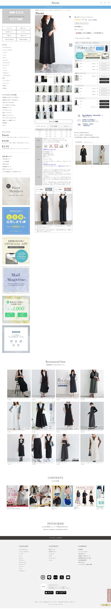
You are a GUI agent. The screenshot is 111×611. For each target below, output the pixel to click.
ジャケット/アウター (7, 50)
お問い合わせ (6, 164)
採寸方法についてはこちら (49, 164)
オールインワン (6, 62)
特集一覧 (9, 35)
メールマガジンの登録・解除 (85, 564)
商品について (61, 166)
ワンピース (5, 60)
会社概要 (80, 549)
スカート (5, 57)
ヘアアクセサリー (7, 75)
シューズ (5, 70)
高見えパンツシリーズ (8, 115)
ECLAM (4, 88)
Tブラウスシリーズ (7, 110)
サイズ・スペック (41, 126)
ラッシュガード (6, 80)
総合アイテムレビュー (8, 169)
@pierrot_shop (47, 529)
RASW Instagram (23, 39)
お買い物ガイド (6, 159)
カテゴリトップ (43, 10)
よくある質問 (6, 161)
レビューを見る (92, 19)
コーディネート (52, 558)
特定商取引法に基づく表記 (84, 558)
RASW (4, 85)
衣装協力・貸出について (84, 555)
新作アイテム (23, 28)
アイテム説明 (53, 126)
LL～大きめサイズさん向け (9, 105)
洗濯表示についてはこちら (49, 149)
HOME (37, 10)
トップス (5, 52)
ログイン (12, 12)
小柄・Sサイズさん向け (8, 102)
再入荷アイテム (9, 31)
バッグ (4, 67)
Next (70, 45)
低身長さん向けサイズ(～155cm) (10, 97)
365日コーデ (23, 35)
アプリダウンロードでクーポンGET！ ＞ (55, 7)
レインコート (6, 83)
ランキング (9, 28)
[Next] (103, 496)
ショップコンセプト (83, 551)
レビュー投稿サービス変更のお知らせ (84, 134)
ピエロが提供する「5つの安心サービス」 (12, 171)
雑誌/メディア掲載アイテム (9, 120)
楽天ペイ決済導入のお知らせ (82, 132)
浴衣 (4, 78)
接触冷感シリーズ (7, 107)
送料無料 (5, 122)
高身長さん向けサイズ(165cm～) (10, 100)
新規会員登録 (19, 12)
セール (23, 31)
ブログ (50, 555)
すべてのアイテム (7, 47)
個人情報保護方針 (82, 560)
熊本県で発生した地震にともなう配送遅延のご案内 (87, 137)
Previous (36, 45)
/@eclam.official (63, 529)
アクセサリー (6, 73)
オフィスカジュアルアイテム (9, 117)
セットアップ (6, 65)
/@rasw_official (55, 529)
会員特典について (7, 166)
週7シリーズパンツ (7, 112)
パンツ (4, 55)
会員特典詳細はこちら (16, 19)
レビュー (66, 126)
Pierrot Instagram (9, 39)
